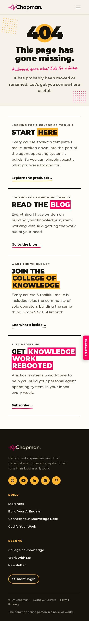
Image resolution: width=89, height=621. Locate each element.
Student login (24, 579)
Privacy (13, 604)
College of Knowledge (26, 550)
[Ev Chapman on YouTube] (23, 480)
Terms (64, 599)
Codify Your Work (22, 526)
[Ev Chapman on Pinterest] (56, 480)
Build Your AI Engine (24, 511)
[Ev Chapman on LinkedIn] (34, 480)
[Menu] (78, 7)
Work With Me (19, 558)
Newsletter (17, 565)
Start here (16, 504)
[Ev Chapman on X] (12, 480)
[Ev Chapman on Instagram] (45, 480)
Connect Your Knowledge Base (33, 519)
